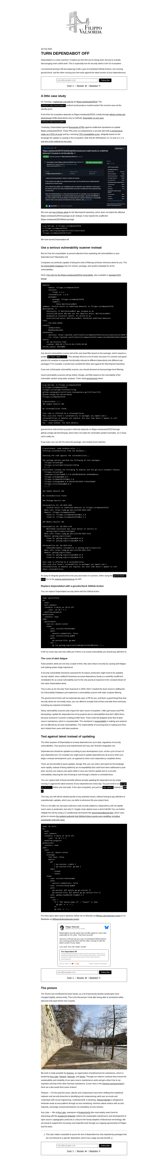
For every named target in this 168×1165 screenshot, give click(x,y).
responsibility (100, 721)
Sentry (82, 1077)
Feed (69, 86)
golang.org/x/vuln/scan (65, 579)
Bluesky (80, 86)
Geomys (70, 1073)
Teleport (62, 1077)
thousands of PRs (76, 127)
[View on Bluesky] (107, 927)
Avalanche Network (66, 1116)
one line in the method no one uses (56, 141)
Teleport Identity (103, 1100)
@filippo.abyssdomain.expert (108, 916)
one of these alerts (60, 212)
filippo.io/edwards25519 (86, 102)
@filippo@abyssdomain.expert (65, 919)
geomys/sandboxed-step (102, 813)
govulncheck (92, 378)
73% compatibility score (89, 134)
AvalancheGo (84, 1112)
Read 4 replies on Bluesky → (99, 964)
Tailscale (71, 1077)
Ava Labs (54, 1077)
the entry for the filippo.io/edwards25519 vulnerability (70, 275)
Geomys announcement (112, 1084)
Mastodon (93, 86)
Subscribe (105, 80)
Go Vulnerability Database (52, 266)
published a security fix (63, 102)
